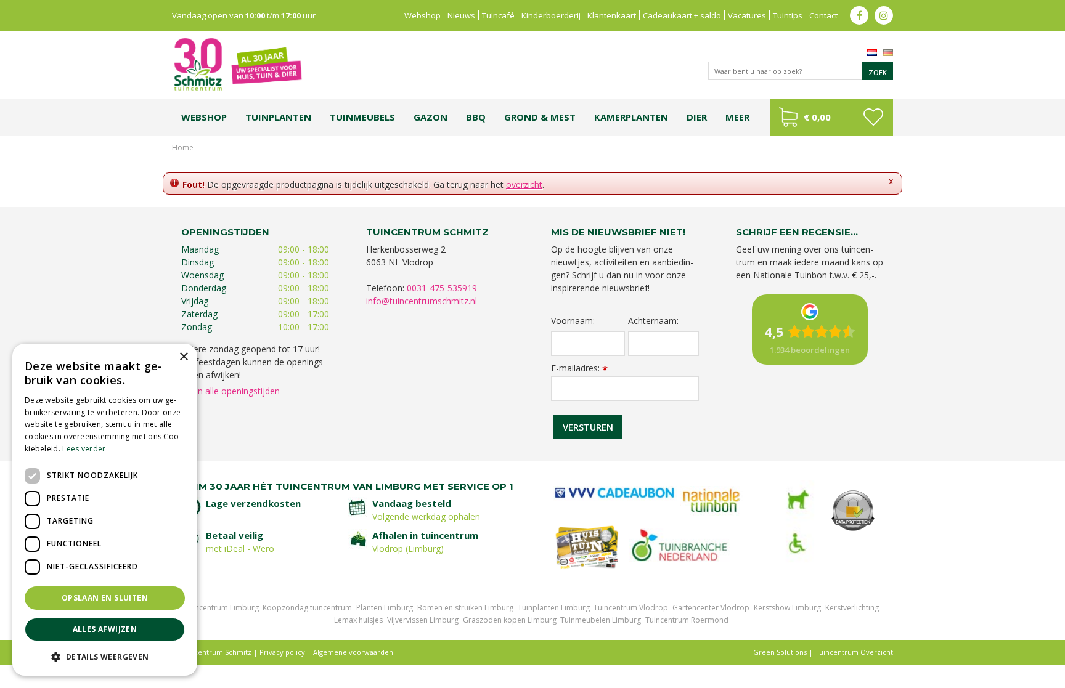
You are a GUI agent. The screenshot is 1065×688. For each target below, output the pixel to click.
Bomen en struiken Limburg (465, 607)
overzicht (524, 184)
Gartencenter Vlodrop (710, 607)
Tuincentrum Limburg (221, 607)
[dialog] (104, 510)
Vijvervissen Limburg (423, 620)
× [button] (183, 357)
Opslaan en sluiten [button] (105, 598)
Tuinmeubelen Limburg (600, 620)
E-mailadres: (579, 368)
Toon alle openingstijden (230, 391)
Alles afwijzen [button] (105, 629)
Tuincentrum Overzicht (854, 652)
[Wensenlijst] (873, 117)
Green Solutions (780, 652)
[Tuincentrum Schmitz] (237, 64)
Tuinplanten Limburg (554, 607)
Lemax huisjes (358, 620)
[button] (105, 656)
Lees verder (83, 448)
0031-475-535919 (442, 288)
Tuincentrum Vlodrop (631, 607)
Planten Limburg (384, 607)
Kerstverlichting (852, 607)
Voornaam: (573, 320)
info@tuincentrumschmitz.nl (421, 301)
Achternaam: (653, 320)
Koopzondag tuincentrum (307, 607)
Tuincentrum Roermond (686, 620)
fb (859, 15)
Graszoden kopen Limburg (510, 620)
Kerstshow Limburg (787, 607)
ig (884, 15)
